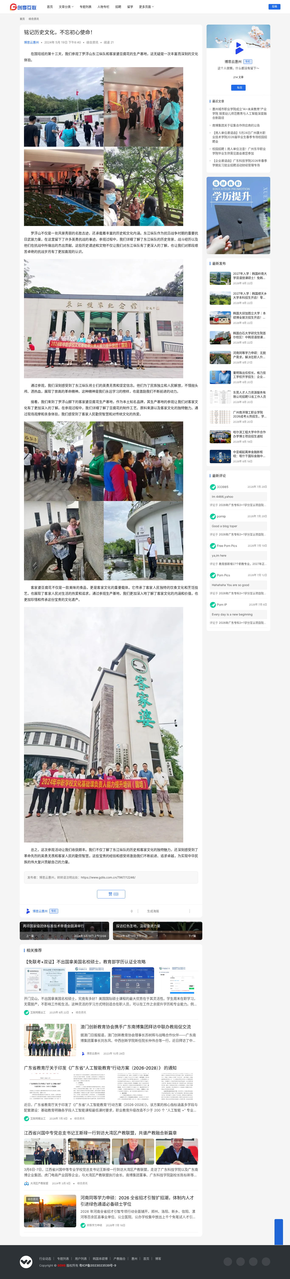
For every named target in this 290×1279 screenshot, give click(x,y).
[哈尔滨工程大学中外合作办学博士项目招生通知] (220, 436)
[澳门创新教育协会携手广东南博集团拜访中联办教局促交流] (50, 1040)
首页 (50, 6)
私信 (239, 87)
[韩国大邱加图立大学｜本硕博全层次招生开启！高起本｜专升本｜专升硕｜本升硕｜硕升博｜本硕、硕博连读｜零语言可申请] (220, 318)
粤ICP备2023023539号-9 (97, 1265)
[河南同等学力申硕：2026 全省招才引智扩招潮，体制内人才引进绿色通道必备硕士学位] (50, 1211)
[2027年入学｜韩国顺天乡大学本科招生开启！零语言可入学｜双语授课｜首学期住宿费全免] (220, 298)
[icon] (228, 1262)
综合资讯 (92, 42)
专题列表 (86, 6)
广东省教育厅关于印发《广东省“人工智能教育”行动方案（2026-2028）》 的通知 (100, 1068)
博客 (158, 1258)
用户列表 (81, 1258)
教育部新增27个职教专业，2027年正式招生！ (247, 563)
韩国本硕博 (100, 1258)
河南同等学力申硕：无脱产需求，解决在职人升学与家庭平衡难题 (249, 357)
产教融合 (119, 1258)
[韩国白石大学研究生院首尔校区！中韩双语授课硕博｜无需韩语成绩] (220, 337)
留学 (130, 6)
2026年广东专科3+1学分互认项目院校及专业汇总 (249, 505)
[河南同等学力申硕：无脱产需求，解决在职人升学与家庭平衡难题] (220, 357)
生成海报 (152, 911)
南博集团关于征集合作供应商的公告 (236, 125)
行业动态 (45, 1258)
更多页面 (145, 6)
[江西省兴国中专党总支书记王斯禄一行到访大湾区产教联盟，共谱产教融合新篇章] (111, 1151)
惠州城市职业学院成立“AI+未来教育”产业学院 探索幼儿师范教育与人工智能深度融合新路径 (239, 113)
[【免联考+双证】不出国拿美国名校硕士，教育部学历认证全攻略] (111, 980)
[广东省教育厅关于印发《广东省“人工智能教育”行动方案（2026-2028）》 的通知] (111, 1086)
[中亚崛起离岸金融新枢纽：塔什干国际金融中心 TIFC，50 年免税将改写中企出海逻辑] (220, 456)
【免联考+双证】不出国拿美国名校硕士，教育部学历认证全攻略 (85, 961)
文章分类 (65, 6)
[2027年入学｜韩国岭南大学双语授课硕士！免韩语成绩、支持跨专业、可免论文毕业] (220, 278)
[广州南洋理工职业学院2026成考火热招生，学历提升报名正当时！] (220, 417)
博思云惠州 (31, 42)
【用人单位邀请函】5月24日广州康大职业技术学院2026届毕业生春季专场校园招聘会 (239, 137)
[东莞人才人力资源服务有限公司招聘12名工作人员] (220, 397)
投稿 (274, 6)
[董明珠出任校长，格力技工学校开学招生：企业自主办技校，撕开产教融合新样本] (220, 377)
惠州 (134, 1258)
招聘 (118, 6)
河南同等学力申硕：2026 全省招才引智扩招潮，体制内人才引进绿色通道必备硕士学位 (137, 1201)
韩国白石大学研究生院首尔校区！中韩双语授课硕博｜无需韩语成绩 (249, 337)
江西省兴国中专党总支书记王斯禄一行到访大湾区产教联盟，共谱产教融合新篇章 (100, 1133)
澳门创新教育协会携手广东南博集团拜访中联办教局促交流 (135, 1027)
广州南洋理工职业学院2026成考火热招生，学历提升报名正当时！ (250, 416)
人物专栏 (103, 6)
